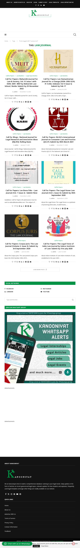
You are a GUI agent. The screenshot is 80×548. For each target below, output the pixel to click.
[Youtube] (44, 5)
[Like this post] (12, 102)
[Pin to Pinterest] (19, 102)
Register (29, 2)
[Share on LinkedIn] (21, 102)
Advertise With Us (19, 2)
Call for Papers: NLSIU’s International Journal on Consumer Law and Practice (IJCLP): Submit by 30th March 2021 (58, 139)
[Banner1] (40, 347)
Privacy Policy (9, 523)
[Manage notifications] (73, 543)
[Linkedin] (41, 5)
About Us (9, 2)
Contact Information (11, 527)
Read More (44, 546)
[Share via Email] (30, 102)
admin (15, 92)
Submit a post (43, 2)
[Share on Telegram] (26, 102)
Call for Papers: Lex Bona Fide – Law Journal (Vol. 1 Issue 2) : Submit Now (21, 191)
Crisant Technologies (57, 541)
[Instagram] (38, 5)
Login (35, 2)
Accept (36, 546)
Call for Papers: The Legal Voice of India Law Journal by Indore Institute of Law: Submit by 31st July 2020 (58, 246)
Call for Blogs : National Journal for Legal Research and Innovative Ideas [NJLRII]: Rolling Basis (22, 139)
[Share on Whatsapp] (23, 102)
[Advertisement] (40, 25)
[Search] (74, 34)
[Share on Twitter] (17, 102)
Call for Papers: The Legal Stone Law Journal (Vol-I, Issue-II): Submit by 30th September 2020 (58, 192)
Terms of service (10, 518)
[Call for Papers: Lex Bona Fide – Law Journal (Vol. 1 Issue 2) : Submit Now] (22, 172)
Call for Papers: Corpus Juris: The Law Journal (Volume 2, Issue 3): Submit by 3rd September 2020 (21, 246)
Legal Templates (54, 2)
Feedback (8, 531)
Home (6, 41)
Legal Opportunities (67, 2)
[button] (17, 544)
